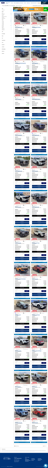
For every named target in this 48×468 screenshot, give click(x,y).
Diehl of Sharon (17, 82)
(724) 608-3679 (44, 2)
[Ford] (3, 3)
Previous (13, 9)
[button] (29, 18)
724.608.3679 (27, 82)
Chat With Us (22, 149)
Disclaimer (45, 8)
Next (47, 9)
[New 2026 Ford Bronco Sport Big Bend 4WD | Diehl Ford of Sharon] (30, 9)
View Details (22, 43)
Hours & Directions (44, 3)
